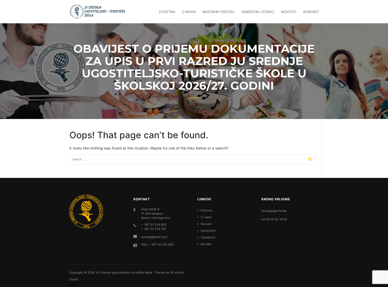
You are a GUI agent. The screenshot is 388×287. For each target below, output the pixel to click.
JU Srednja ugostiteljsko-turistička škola (124, 272)
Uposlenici (208, 237)
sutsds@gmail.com (154, 237)
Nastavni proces (218, 12)
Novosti (288, 12)
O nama (189, 12)
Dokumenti (208, 230)
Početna (167, 12)
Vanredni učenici (257, 12)
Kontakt (311, 12)
